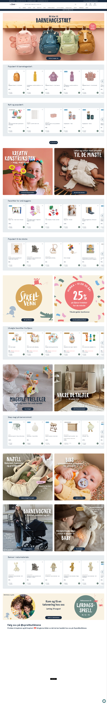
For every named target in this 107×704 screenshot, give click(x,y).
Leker (34, 7)
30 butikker (84, 227)
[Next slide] (102, 81)
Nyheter (29, 7)
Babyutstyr (39, 7)
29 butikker (29, 227)
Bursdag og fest (69, 7)
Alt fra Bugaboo (27, 549)
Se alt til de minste (79, 192)
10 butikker (10, 131)
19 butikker (103, 227)
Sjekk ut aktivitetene (53, 617)
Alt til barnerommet (79, 409)
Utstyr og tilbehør (60, 7)
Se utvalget (28, 409)
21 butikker (10, 227)
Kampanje (24, 7)
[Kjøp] (24, 93)
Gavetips (75, 7)
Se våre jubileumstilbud (79, 320)
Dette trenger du (53, 58)
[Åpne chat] (104, 701)
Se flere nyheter (53, 142)
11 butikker (103, 131)
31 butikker (47, 227)
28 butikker (47, 93)
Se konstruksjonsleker (27, 192)
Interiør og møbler (51, 7)
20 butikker (29, 131)
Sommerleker (81, 7)
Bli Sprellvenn (28, 319)
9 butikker (84, 131)
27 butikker (10, 93)
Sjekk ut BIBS (79, 498)
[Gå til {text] (53, 37)
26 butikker (103, 93)
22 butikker (47, 131)
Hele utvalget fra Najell (27, 498)
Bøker (44, 7)
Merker (87, 7)
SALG (20, 7)
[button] (24, 71)
